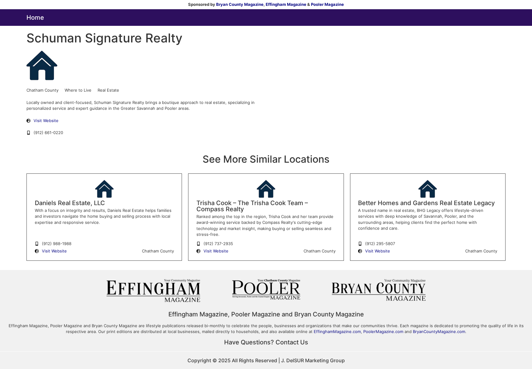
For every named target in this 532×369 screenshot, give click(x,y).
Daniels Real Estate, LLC (70, 203)
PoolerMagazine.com (383, 331)
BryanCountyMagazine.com (439, 331)
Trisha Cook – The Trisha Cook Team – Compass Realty (252, 206)
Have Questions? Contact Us (266, 342)
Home (35, 17)
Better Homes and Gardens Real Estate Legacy (426, 203)
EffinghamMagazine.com (337, 331)
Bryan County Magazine (240, 4)
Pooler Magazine (327, 4)
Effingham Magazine (286, 4)
